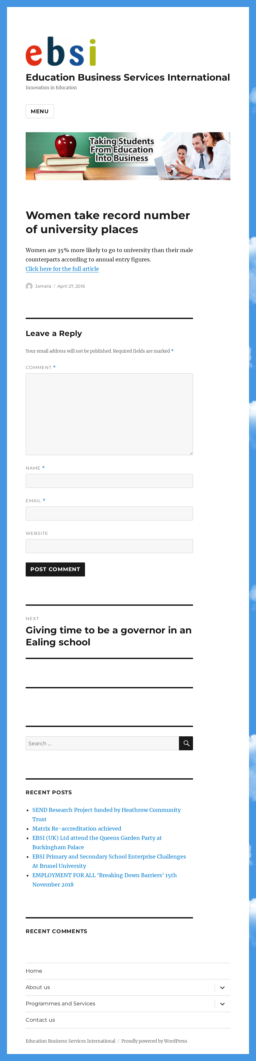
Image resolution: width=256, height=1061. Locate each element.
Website (37, 533)
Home (34, 971)
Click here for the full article (62, 268)
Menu (40, 111)
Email (36, 501)
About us (38, 987)
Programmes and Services (60, 1003)
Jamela (43, 286)
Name (35, 468)
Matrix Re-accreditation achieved (76, 828)
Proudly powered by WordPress (154, 1041)
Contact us (40, 1020)
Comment (41, 367)
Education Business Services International (128, 77)
